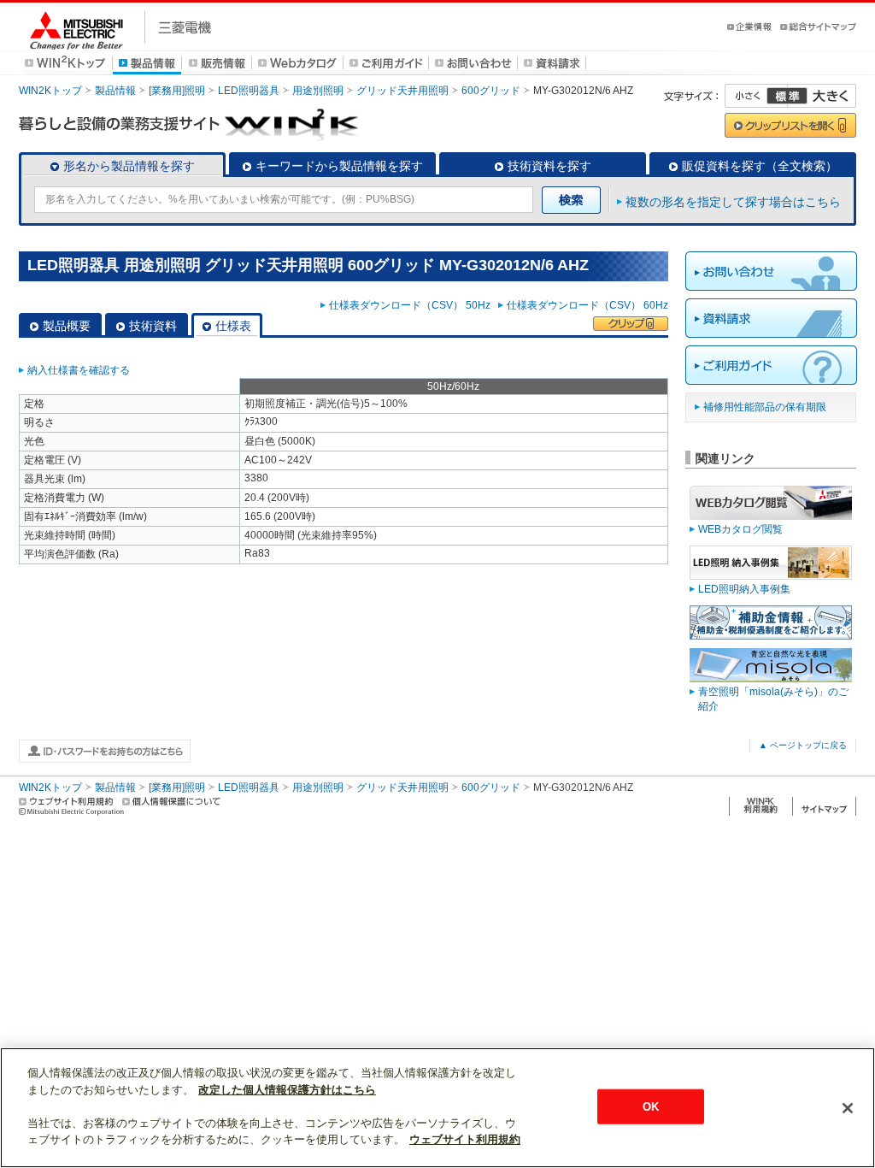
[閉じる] (847, 1108)
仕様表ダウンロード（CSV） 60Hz (587, 305)
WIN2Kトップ (50, 91)
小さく (756, 96)
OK (651, 1106)
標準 (786, 95)
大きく (822, 96)
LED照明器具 (248, 91)
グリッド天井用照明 (402, 91)
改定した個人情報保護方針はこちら (287, 1089)
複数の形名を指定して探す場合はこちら (733, 202)
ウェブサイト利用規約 (464, 1139)
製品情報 (115, 91)
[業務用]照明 (177, 91)
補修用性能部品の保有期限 (764, 407)
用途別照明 (318, 91)
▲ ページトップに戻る (803, 745)
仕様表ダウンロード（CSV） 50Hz (412, 305)
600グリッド (490, 91)
